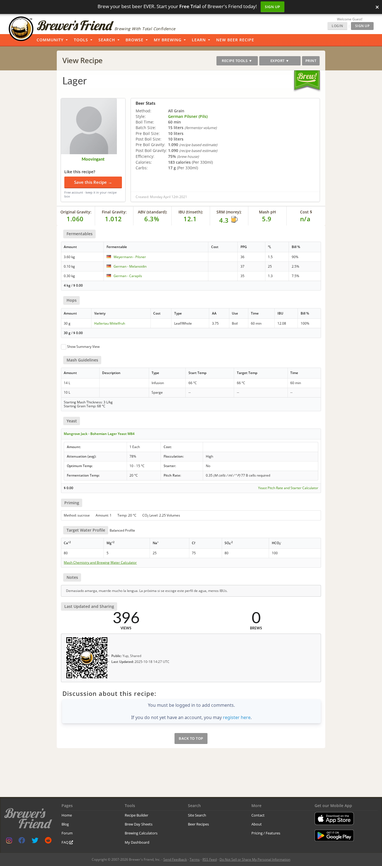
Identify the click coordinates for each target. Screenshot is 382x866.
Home (67, 815)
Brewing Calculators (141, 833)
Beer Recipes (198, 824)
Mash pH (267, 212)
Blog (65, 824)
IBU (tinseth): (190, 212)
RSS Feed (209, 859)
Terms (195, 859)
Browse (134, 39)
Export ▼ (279, 60)
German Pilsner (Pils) (187, 116)
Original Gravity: (75, 212)
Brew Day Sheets (138, 824)
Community (50, 39)
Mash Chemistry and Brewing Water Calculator (100, 563)
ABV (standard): (152, 212)
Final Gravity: (114, 212)
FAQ (65, 842)
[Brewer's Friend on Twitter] (35, 841)
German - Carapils (128, 275)
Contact (258, 815)
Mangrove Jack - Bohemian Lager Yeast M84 (99, 433)
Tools (81, 39)
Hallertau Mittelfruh (109, 323)
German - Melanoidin (130, 266)
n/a (305, 219)
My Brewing (167, 39)
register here (237, 717)
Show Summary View (83, 346)
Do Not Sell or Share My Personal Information (255, 859)
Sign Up (272, 6)
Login (337, 25)
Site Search (197, 815)
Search (106, 39)
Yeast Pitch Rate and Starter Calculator (288, 488)
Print (311, 60)
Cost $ (306, 212)
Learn (199, 39)
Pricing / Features (265, 833)
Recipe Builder (136, 815)
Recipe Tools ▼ (237, 60)
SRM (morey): (229, 212)
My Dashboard (137, 842)
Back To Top (191, 738)
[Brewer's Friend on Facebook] (21, 841)
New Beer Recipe (235, 39)
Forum (67, 833)
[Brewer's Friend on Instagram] (9, 841)
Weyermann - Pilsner (130, 256)
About (256, 824)
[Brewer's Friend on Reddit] (48, 841)
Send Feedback (175, 859)
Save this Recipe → (93, 182)
